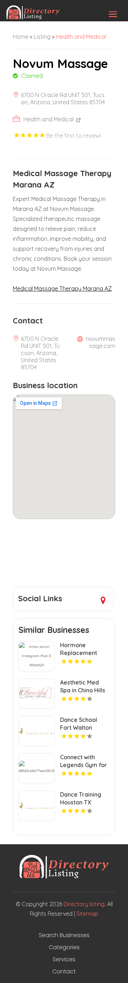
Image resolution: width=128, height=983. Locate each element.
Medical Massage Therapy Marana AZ (62, 288)
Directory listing (84, 904)
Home (20, 36)
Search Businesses (64, 935)
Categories (64, 947)
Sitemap (87, 913)
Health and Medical (81, 36)
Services (64, 959)
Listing (42, 36)
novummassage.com (100, 342)
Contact (64, 971)
